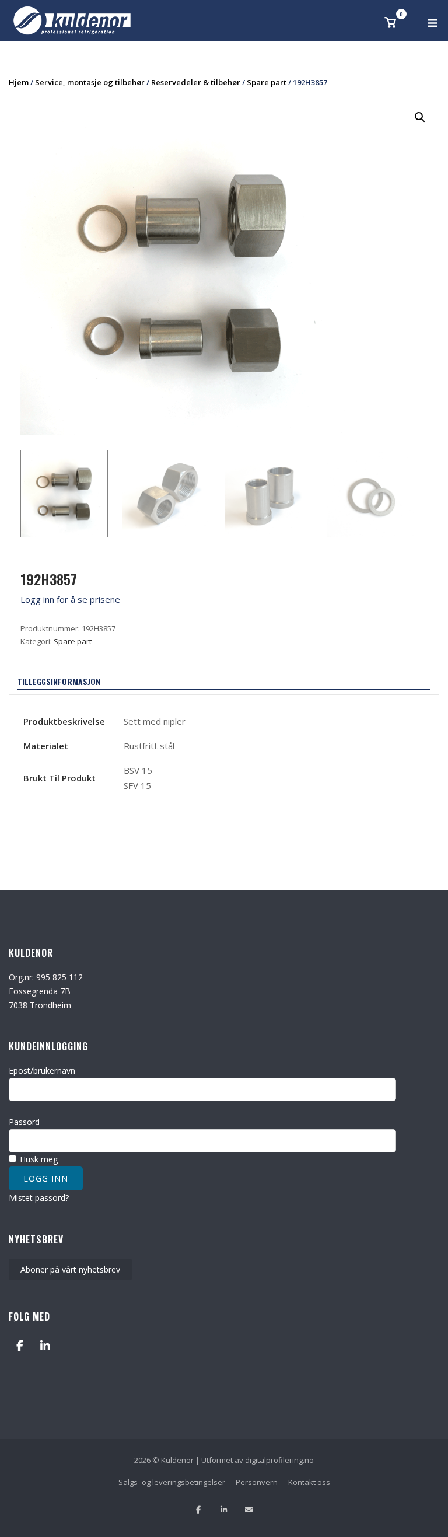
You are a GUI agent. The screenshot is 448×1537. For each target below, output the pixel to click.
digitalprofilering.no (279, 1460)
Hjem (19, 82)
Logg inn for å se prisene (70, 599)
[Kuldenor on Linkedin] (44, 1345)
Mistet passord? (39, 1197)
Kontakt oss (309, 1482)
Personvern (257, 1482)
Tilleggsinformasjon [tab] (59, 681)
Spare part (266, 82)
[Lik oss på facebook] (198, 1509)
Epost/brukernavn (42, 1070)
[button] (420, 117)
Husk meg (38, 1159)
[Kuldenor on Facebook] (19, 1345)
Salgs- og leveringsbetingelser (171, 1482)
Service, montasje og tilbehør (90, 82)
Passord (24, 1121)
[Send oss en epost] (248, 1509)
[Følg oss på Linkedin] (223, 1509)
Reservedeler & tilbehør (195, 82)
